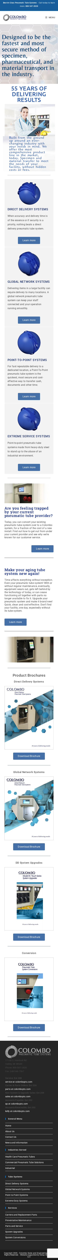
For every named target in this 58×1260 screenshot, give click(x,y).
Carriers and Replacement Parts (21, 1215)
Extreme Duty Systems (16, 1200)
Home (8, 1125)
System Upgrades (14, 1232)
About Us (9, 1131)
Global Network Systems (29, 772)
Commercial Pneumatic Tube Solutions (24, 1162)
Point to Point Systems (16, 1195)
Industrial (10, 1168)
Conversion (29, 953)
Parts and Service (14, 1226)
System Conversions (15, 1237)
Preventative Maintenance (18, 1220)
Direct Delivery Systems (29, 681)
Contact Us (10, 1137)
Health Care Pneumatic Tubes (20, 1156)
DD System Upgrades (29, 862)
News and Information (16, 1142)
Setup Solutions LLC (40, 1256)
